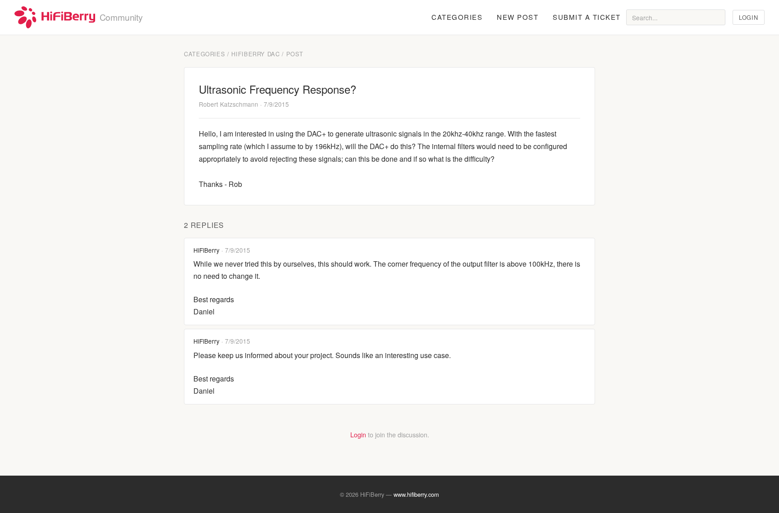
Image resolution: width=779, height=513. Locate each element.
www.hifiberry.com (416, 494)
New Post (517, 17)
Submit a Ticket (587, 17)
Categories (456, 17)
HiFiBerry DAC (255, 54)
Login (748, 17)
